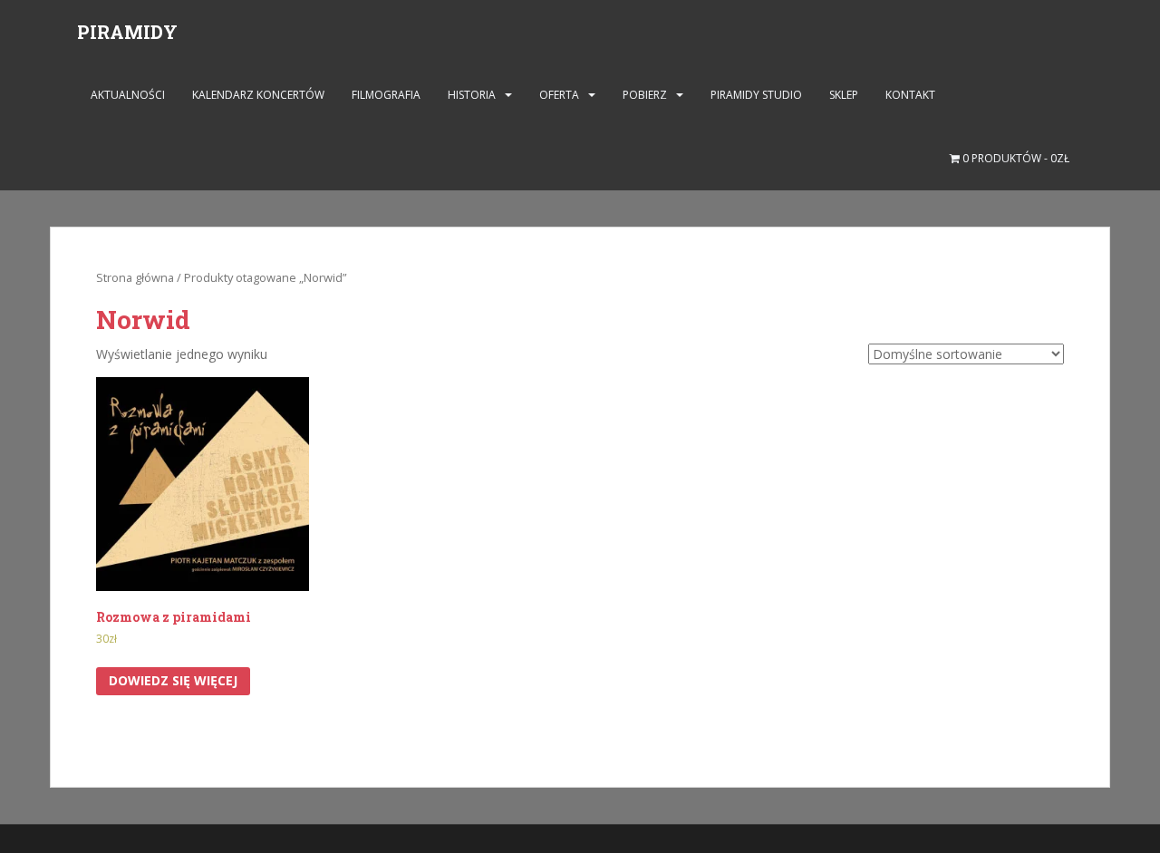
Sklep (843, 94)
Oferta (559, 94)
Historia (472, 94)
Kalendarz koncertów (258, 94)
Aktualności (128, 94)
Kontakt (910, 94)
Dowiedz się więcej (173, 680)
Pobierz (645, 94)
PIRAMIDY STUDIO (756, 94)
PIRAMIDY (127, 32)
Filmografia (386, 94)
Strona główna (135, 277)
